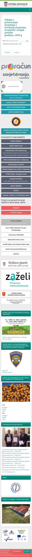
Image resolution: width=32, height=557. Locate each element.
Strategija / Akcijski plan (16, 174)
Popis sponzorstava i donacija (16, 160)
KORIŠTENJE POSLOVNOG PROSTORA (16, 244)
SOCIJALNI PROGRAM (16, 235)
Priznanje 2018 (18, 470)
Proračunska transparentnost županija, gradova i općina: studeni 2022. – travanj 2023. (15, 450)
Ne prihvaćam (17, 551)
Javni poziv (5, 370)
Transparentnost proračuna (16, 96)
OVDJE (19, 44)
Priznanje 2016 (11, 472)
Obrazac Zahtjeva (7, 339)
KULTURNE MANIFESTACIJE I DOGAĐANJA (16, 229)
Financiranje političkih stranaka (16, 169)
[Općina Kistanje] (16, 4)
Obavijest (4, 407)
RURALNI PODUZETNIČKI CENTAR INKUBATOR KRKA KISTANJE (16, 131)
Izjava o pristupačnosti (16, 102)
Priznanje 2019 (8, 470)
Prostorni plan (16, 146)
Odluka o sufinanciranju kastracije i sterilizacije (14, 337)
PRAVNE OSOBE (16, 213)
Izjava (3, 411)
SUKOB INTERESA (16, 180)
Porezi (16, 191)
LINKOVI (16, 254)
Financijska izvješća (16, 165)
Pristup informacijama (16, 107)
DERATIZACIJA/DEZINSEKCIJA (16, 249)
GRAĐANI (16, 208)
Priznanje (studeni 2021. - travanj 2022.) (14, 465)
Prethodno (7, 52)
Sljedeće (17, 52)
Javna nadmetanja (16, 112)
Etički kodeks (16, 222)
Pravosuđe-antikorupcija (16, 153)
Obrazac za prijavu (7, 372)
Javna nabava (16, 141)
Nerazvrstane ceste (16, 240)
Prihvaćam (27, 551)
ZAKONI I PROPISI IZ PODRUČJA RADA (16, 195)
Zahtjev (4, 409)
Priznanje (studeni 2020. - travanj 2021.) (14, 467)
